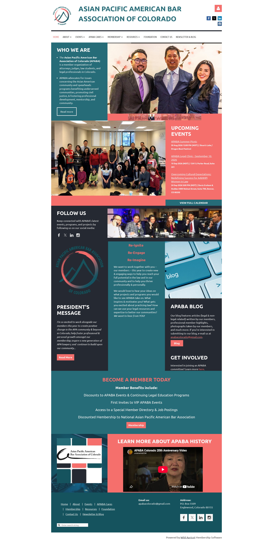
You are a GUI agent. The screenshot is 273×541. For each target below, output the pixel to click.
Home (64, 503)
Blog (177, 343)
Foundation (108, 508)
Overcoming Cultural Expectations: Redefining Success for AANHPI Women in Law (191, 178)
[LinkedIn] (220, 18)
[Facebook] (209, 18)
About (76, 503)
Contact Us (72, 514)
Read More (65, 357)
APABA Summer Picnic (184, 141)
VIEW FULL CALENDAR (194, 202)
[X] (214, 18)
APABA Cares (104, 503)
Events (88, 503)
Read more (66, 111)
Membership (136, 425)
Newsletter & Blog (93, 514)
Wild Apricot (188, 537)
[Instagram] (220, 24)
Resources (91, 508)
